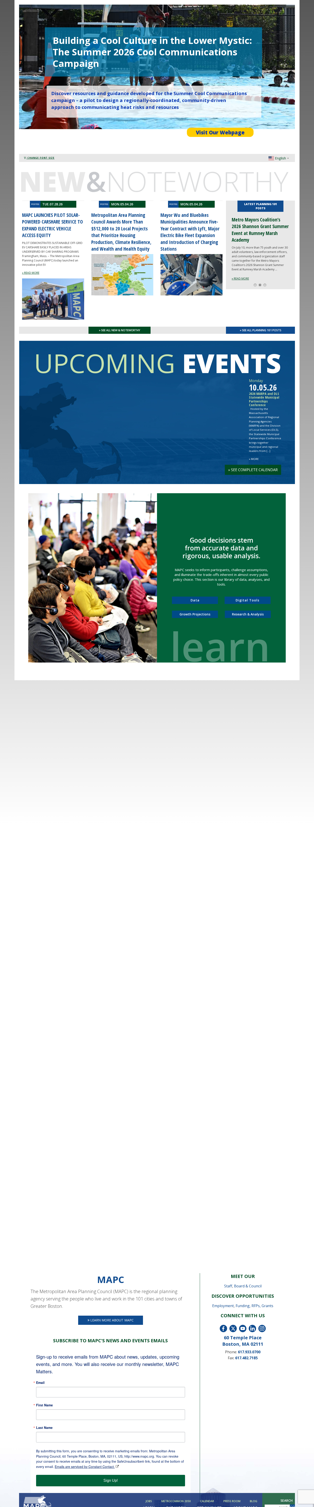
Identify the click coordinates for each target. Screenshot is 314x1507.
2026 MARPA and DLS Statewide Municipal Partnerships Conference (264, 399)
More (254, 459)
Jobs (149, 1501)
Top (303, 1496)
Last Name (44, 1427)
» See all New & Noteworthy (119, 330)
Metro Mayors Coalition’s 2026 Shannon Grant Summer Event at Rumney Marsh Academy (260, 229)
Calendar (207, 1501)
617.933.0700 (249, 1351)
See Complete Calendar (253, 469)
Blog (253, 1501)
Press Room (231, 1501)
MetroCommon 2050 (176, 1501)
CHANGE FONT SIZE (40, 157)
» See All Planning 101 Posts (260, 330)
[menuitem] (149, 1501)
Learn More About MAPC (111, 1320)
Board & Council (248, 1286)
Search (286, 1500)
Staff (228, 1286)
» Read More (240, 278)
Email (40, 1382)
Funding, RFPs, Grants (254, 1305)
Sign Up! (110, 1480)
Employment (223, 1305)
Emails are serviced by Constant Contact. (85, 1466)
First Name (44, 1405)
